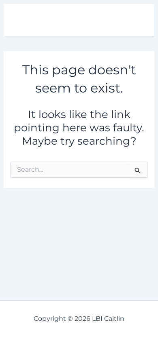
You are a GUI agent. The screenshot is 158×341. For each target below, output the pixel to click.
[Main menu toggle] (137, 20)
